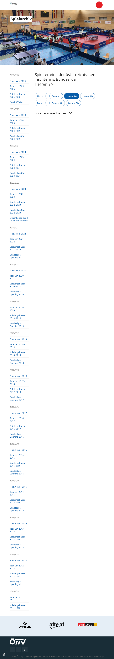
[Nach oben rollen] (110, 655)
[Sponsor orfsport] (88, 625)
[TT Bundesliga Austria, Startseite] (21, 5)
